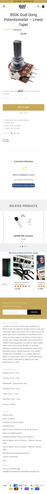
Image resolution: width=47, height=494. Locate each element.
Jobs (4, 460)
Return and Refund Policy (12, 433)
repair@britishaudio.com (30, 471)
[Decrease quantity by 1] (15, 98)
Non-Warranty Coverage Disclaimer (16, 453)
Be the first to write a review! (23, 185)
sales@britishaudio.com (11, 471)
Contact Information (10, 457)
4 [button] (26, 246)
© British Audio (23, 481)
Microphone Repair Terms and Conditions (18, 437)
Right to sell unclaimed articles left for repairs (20, 429)
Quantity (6, 98)
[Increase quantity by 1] (26, 98)
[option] (23, 61)
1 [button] (20, 246)
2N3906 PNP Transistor (23, 236)
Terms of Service (9, 419)
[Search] (38, 6)
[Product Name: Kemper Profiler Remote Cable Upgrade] (23, 273)
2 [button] (22, 246)
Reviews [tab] (6, 140)
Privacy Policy (8, 415)
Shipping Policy (9, 426)
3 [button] (24, 246)
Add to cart (23, 107)
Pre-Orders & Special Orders (13, 422)
